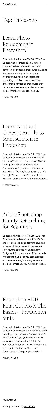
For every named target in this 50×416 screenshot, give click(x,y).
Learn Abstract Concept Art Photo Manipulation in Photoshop (23, 135)
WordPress (29, 406)
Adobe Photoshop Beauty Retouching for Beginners (24, 220)
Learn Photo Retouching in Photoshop (18, 44)
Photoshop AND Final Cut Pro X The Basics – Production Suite (24, 308)
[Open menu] (46, 4)
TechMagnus (9, 4)
